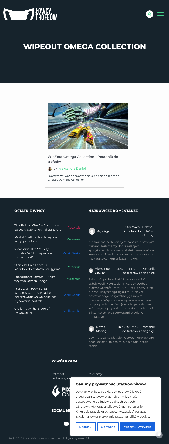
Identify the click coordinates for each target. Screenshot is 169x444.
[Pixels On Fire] (66, 390)
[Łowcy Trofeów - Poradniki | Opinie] (30, 14)
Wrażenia (73, 239)
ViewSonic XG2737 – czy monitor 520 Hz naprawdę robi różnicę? (33, 253)
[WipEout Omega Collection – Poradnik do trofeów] (88, 126)
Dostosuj (85, 427)
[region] (115, 406)
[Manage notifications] (159, 435)
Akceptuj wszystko (138, 427)
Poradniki (73, 267)
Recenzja (74, 227)
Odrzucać (108, 427)
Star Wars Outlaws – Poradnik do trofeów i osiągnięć (139, 231)
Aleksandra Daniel (72, 168)
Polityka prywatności (76, 438)
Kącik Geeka (71, 253)
